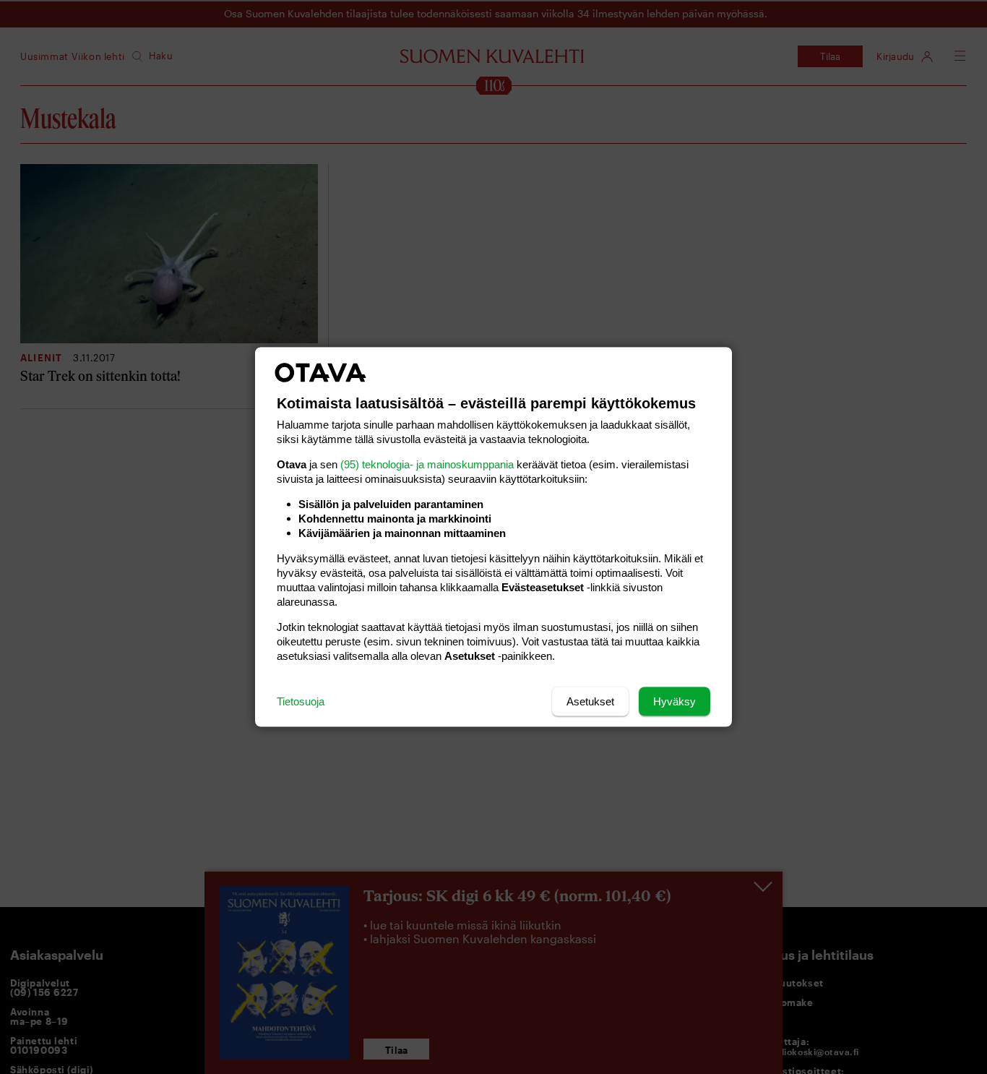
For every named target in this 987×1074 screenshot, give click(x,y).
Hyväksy (674, 701)
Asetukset (590, 701)
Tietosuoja (300, 701)
